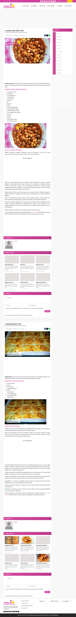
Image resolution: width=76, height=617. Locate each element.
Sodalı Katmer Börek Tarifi (41, 563)
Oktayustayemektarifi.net (35, 615)
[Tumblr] (53, 1)
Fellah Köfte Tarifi (40, 264)
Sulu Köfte (22, 264)
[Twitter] (42, 1)
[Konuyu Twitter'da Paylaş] (47, 35)
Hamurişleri (11, 325)
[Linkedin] (46, 1)
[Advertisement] (38, 18)
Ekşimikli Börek (33, 212)
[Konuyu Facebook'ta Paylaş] (45, 35)
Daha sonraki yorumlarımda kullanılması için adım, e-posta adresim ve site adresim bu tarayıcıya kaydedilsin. (24, 308)
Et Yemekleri (12, 32)
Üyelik (71, 1)
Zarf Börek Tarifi (8, 563)
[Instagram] (44, 1)
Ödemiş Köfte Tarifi (9, 282)
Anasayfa (7, 32)
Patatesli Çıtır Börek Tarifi (25, 545)
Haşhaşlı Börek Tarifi (9, 545)
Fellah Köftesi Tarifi (9, 264)
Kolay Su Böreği (23, 563)
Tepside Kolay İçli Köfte (41, 282)
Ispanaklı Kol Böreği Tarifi (41, 545)
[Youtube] (48, 1)
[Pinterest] (49, 1)
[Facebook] (41, 1)
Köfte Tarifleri (16, 32)
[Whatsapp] (51, 1)
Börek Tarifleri (16, 325)
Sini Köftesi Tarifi (24, 282)
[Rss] (55, 1)
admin (15, 241)
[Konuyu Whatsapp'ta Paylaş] (49, 35)
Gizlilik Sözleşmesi (54, 615)
